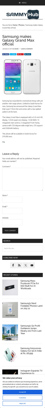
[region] (22, 391)
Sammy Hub (22, 14)
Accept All (22, 392)
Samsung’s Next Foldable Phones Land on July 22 (31, 306)
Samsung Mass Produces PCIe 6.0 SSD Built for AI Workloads (30, 285)
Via (3, 142)
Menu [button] (24, 3)
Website (5, 218)
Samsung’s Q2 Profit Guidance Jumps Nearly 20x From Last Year (31, 330)
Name (5, 195)
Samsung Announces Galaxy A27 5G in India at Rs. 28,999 (31, 351)
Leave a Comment (27, 49)
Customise (22, 398)
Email (4, 206)
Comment (6, 166)
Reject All (22, 403)
